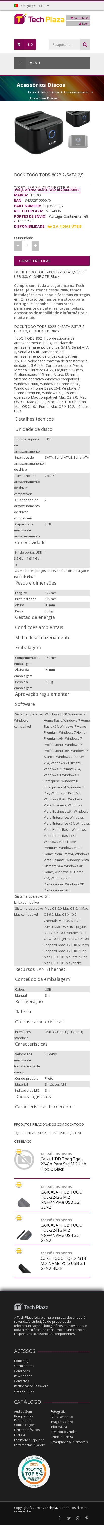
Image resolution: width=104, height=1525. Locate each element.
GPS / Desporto (61, 1417)
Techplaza (52, 1508)
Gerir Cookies (24, 1391)
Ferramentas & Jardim (30, 1445)
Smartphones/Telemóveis (69, 1442)
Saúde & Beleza (61, 1437)
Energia (19, 1435)
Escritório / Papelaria (29, 1440)
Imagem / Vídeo (61, 1422)
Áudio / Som (23, 1412)
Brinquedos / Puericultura (23, 1418)
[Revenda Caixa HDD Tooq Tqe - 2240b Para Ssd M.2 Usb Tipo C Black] (24, 1160)
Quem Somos (24, 1366)
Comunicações (25, 1425)
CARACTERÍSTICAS (34, 260)
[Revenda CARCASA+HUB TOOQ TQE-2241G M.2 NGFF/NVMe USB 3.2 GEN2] (24, 1238)
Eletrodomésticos (27, 1430)
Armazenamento (76, 92)
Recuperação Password (31, 1386)
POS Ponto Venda (63, 1432)
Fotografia (58, 1412)
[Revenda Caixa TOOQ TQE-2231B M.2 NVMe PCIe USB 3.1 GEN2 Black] (24, 1271)
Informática (50, 92)
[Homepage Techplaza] (52, 20)
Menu (34, 62)
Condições (22, 1371)
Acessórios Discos (43, 98)
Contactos (21, 1381)
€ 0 (30, 44)
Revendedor (23, 1376)
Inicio (32, 92)
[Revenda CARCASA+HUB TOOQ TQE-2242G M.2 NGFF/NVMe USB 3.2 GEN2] (24, 1205)
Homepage (22, 1361)
